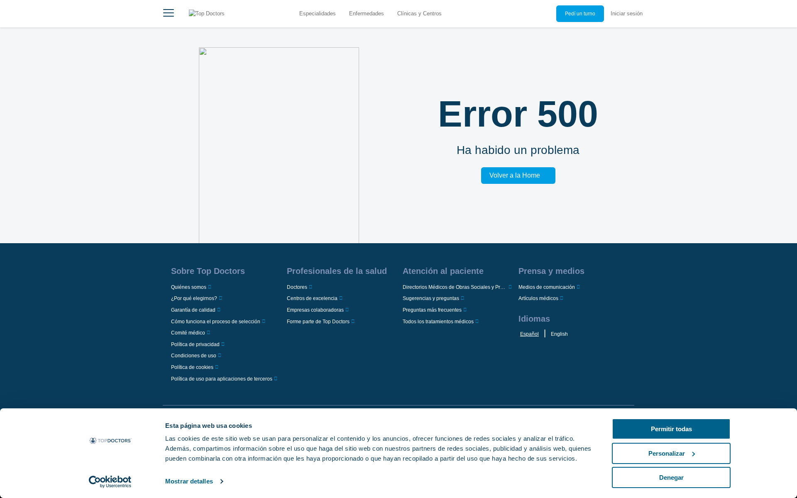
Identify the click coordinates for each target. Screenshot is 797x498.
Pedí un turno (580, 14)
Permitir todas (671, 428)
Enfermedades (366, 13)
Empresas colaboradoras (315, 310)
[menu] (168, 13)
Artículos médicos (538, 298)
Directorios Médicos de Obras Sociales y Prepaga (455, 287)
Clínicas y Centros (419, 13)
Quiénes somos (188, 287)
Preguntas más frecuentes (432, 310)
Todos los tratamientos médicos (438, 322)
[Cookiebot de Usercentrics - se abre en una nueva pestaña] (110, 482)
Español (529, 334)
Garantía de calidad (193, 310)
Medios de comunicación (546, 287)
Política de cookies (192, 367)
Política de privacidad (195, 344)
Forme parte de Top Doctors (318, 322)
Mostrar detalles (189, 481)
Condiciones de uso (193, 356)
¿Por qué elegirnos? (194, 298)
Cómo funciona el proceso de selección (215, 322)
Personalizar (666, 453)
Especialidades (317, 13)
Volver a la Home (514, 175)
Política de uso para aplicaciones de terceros (221, 379)
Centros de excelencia (312, 298)
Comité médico (188, 333)
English (559, 334)
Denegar (671, 477)
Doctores (297, 287)
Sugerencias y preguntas (431, 298)
